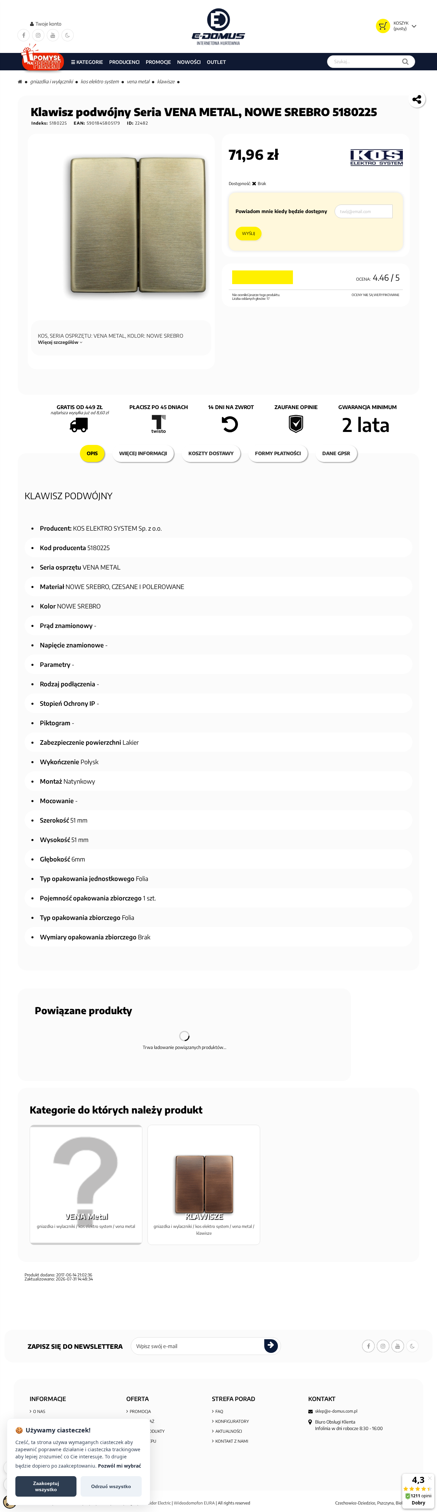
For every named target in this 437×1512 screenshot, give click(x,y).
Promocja (140, 1411)
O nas (39, 1411)
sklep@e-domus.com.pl (336, 1411)
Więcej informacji (143, 453)
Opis (92, 453)
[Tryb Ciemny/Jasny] (67, 35)
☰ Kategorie (87, 62)
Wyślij (248, 233)
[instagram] (38, 35)
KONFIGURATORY (232, 1421)
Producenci (124, 62)
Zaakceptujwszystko (46, 1486)
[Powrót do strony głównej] (20, 81)
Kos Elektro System (100, 81)
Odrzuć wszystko (111, 1486)
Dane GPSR (336, 453)
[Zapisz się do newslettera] (271, 1346)
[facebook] (23, 35)
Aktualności (228, 1431)
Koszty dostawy (211, 453)
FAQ (219, 1411)
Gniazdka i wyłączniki (51, 81)
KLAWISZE (165, 81)
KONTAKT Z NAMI (231, 1441)
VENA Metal (138, 81)
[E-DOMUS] (219, 26)
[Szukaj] (405, 61)
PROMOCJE (158, 62)
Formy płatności (278, 453)
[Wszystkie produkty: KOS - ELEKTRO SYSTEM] (377, 158)
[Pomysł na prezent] (43, 61)
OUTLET (216, 62)
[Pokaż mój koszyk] (383, 26)
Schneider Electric (155, 1503)
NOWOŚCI (189, 62)
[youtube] (53, 35)
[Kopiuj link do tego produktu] (416, 99)
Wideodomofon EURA (194, 1503)
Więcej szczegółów (59, 342)
